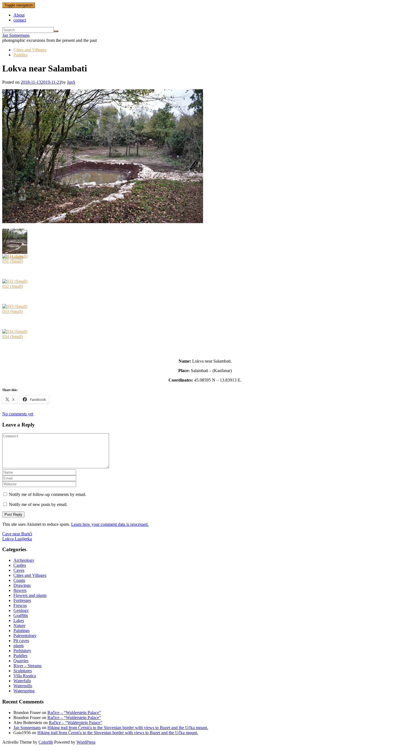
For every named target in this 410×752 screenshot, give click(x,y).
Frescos (20, 605)
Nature (19, 625)
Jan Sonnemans (16, 35)
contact (19, 20)
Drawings (22, 585)
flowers (19, 590)
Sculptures (22, 670)
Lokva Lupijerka (17, 538)
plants (18, 645)
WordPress (85, 742)
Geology (21, 610)
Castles (19, 565)
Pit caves (21, 640)
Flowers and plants (30, 595)
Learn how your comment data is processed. (110, 524)
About (19, 15)
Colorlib (45, 742)
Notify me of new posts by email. (38, 504)
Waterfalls (22, 680)
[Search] (56, 31)
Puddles (20, 54)
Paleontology (25, 635)
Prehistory (22, 650)
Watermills (22, 685)
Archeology (23, 560)
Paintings (21, 630)
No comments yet (17, 413)
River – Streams (27, 665)
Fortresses (22, 600)
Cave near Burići (17, 533)
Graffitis (20, 615)
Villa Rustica (24, 675)
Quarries (20, 660)
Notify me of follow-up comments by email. (47, 494)
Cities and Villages (29, 49)
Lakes (18, 620)
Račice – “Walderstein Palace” (74, 712)
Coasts (19, 580)
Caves (18, 570)
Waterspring (24, 690)
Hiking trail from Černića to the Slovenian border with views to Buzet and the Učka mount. (127, 727)
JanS (71, 82)
